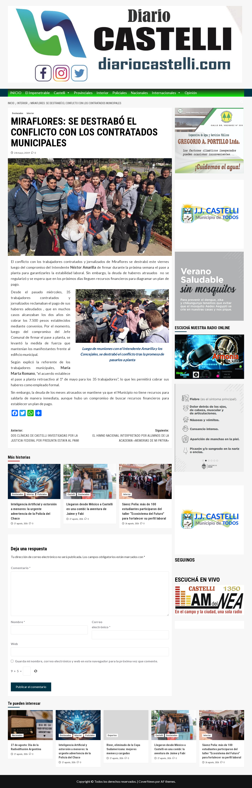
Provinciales (83, 93)
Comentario (21, 568)
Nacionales (139, 93)
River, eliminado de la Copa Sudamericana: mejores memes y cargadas (123, 749)
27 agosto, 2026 (21, 523)
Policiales (119, 93)
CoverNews (147, 781)
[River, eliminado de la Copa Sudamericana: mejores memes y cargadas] (126, 725)
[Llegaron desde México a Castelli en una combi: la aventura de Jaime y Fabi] (89, 481)
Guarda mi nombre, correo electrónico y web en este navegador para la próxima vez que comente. (86, 661)
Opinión (191, 93)
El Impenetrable (37, 93)
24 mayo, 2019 (22, 152)
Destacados (17, 113)
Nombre (18, 622)
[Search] (241, 101)
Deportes (112, 735)
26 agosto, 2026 (132, 523)
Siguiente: (130, 435)
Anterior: (45, 435)
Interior (102, 93)
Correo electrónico (101, 624)
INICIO (15, 93)
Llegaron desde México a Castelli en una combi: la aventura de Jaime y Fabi (89, 509)
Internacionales (164, 93)
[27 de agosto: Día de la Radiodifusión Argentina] (30, 725)
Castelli (59, 93)
